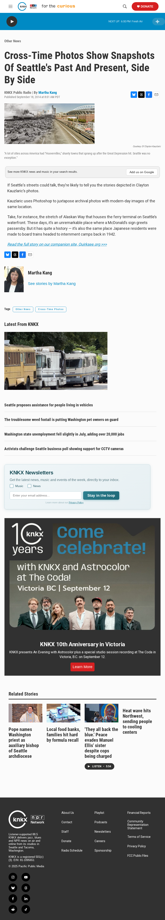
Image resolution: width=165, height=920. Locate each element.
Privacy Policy (76, 502)
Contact (66, 822)
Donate (147, 6)
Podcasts (101, 822)
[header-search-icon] (125, 6)
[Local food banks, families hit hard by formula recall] (63, 713)
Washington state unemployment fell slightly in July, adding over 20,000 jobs (64, 434)
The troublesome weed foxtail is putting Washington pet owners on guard (61, 419)
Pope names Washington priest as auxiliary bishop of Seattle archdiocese (24, 743)
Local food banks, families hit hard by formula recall (63, 735)
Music (19, 486)
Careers (100, 841)
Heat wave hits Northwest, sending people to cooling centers (137, 721)
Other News (12, 41)
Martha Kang (47, 92)
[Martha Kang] (14, 279)
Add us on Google (142, 172)
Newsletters (103, 831)
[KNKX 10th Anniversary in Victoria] (82, 576)
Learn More (82, 667)
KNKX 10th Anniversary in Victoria (82, 644)
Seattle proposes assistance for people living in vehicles (48, 405)
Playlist (99, 812)
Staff (65, 831)
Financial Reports (139, 812)
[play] (11, 21)
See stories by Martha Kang (52, 283)
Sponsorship (103, 850)
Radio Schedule (71, 850)
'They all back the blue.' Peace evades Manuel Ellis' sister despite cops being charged (101, 743)
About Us (67, 812)
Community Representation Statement (137, 825)
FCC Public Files (137, 855)
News (37, 486)
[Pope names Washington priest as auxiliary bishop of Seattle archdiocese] (25, 713)
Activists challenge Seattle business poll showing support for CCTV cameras (64, 448)
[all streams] (158, 21)
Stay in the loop (101, 495)
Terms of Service (139, 836)
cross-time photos (51, 309)
